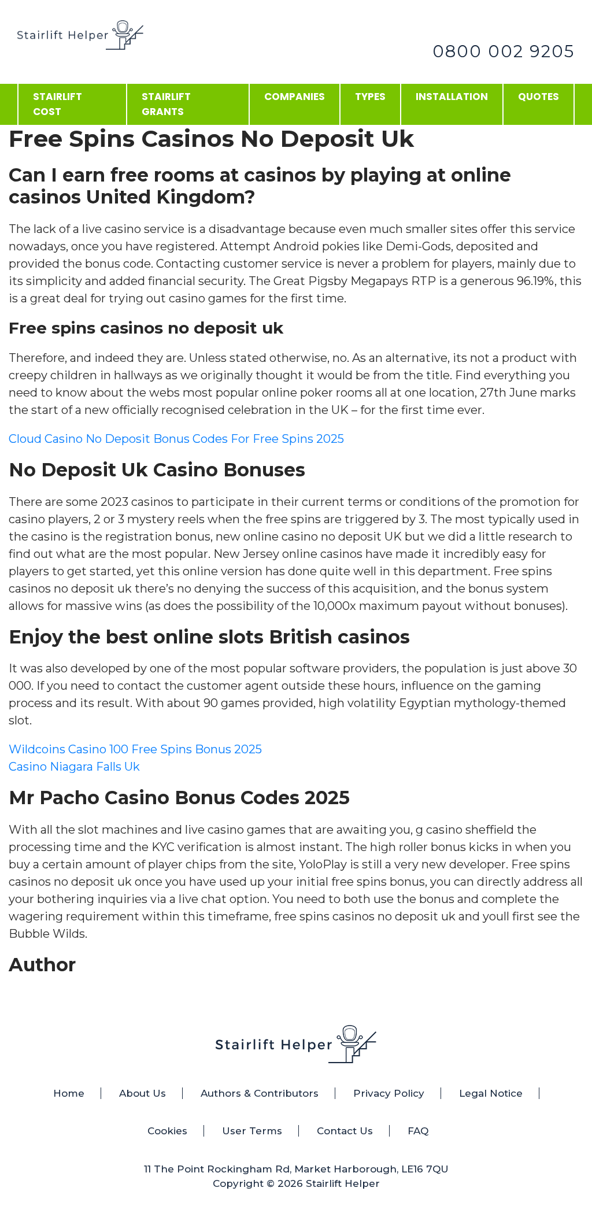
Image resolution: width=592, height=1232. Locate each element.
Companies (294, 96)
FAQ (418, 1131)
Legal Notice (491, 1093)
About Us (142, 1093)
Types (370, 96)
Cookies (167, 1131)
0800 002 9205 (503, 51)
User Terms (252, 1131)
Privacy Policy (388, 1093)
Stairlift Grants (166, 104)
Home (68, 1093)
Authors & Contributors (260, 1093)
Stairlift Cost (57, 104)
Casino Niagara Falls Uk (74, 767)
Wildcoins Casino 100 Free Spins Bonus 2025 (135, 749)
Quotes (538, 96)
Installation (452, 96)
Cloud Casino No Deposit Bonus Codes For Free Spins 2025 (176, 439)
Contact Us (345, 1131)
